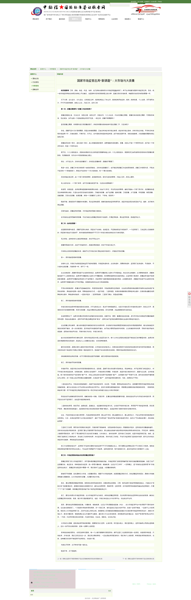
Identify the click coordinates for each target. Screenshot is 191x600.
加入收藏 (140, 1)
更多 (109, 590)
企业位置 (153, 1)
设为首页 (133, 1)
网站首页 (33, 69)
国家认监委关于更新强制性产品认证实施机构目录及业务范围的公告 (82, 558)
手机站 (160, 1)
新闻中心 (43, 69)
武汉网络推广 (96, 598)
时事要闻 (53, 69)
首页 (32, 591)
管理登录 (103, 598)
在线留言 (147, 1)
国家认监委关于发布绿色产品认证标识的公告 (141, 558)
